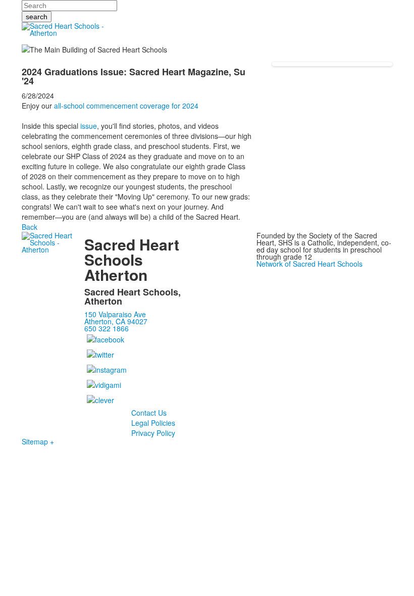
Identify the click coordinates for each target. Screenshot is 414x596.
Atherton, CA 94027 (115, 321)
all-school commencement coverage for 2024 (126, 106)
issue (88, 126)
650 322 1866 (106, 328)
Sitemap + (38, 441)
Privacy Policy (153, 433)
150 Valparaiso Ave (115, 314)
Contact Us (149, 413)
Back (29, 227)
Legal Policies (153, 423)
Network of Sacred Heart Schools (309, 264)
